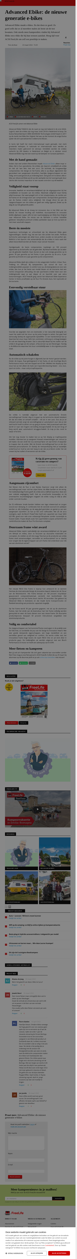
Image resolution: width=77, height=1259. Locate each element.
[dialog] (37, 1243)
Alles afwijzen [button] (37, 1253)
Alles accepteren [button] (59, 1253)
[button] (14, 1253)
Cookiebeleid (49, 1245)
